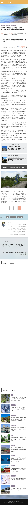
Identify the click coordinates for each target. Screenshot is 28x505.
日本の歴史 (13, 25)
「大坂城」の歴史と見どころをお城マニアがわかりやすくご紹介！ (18, 489)
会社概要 (11, 501)
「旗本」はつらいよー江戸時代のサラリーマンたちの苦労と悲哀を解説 (18, 408)
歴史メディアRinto (4, 33)
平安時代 (12, 455)
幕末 (12, 394)
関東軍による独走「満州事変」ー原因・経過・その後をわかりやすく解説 (18, 429)
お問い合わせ (16, 501)
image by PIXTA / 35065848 (22, 189)
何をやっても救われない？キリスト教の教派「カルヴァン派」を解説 (14, 253)
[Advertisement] (14, 327)
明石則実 (9, 222)
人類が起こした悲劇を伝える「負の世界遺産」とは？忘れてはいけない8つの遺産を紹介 (14, 245)
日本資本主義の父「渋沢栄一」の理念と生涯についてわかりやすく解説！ (18, 439)
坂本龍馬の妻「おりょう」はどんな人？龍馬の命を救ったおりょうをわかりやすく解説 (18, 398)
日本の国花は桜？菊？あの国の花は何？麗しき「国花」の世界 (18, 478)
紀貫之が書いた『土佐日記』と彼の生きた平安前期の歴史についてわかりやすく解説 (18, 459)
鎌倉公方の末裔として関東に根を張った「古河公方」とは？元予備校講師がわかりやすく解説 (18, 419)
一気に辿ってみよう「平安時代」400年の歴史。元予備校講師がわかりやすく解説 (18, 469)
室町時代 (3, 25)
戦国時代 (7, 25)
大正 (12, 435)
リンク (23, 47)
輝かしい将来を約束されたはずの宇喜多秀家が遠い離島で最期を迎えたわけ (18, 449)
